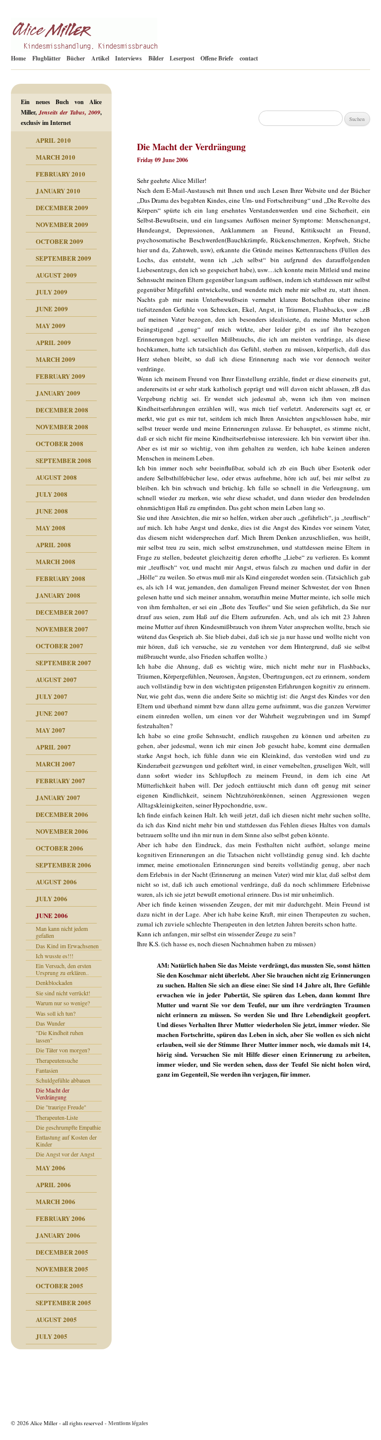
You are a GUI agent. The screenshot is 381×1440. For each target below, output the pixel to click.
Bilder (156, 58)
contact (249, 58)
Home (18, 58)
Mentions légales (128, 1423)
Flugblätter (46, 58)
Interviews (128, 58)
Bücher (75, 58)
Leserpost (182, 58)
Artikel (100, 58)
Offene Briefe (216, 58)
